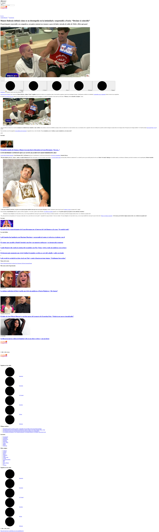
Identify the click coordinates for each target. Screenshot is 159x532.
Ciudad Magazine (3, 17)
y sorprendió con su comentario (99, 94)
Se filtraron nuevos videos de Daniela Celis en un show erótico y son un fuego (24, 338)
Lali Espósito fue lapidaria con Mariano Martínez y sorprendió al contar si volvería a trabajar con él (32, 237)
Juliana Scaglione (12, 263)
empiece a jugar (67, 209)
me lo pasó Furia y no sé (151, 127)
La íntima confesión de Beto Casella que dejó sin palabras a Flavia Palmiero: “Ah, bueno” (29, 291)
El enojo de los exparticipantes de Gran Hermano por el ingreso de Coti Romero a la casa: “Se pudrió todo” (34, 229)
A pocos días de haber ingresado (6, 155)
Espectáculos (11, 17)
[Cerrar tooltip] (22, 92)
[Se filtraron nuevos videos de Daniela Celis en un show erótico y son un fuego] (79, 327)
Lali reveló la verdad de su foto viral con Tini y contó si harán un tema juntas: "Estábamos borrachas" (33, 258)
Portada (30, 263)
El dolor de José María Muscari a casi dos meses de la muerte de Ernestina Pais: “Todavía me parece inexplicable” (37, 316)
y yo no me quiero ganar (56, 157)
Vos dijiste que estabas (48, 211)
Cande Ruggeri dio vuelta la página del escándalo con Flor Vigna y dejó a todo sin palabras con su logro (33, 247)
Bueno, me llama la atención (106, 215)
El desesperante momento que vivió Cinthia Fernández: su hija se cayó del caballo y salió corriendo (32, 253)
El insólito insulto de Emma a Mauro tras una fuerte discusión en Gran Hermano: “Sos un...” (30, 150)
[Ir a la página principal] (9, 14)
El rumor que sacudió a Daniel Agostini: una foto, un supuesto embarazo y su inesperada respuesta (31, 242)
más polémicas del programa (20, 130)
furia (8, 263)
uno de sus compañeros (55, 155)
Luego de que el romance (5, 94)
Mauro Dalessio (3, 263)
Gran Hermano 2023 (19, 263)
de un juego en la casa (9, 96)
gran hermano (26, 263)
